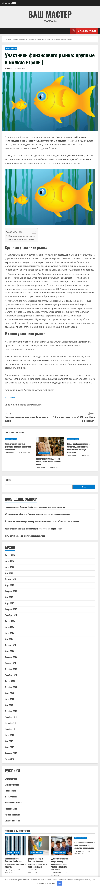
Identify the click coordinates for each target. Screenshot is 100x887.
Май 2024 (9, 639)
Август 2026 (10, 555)
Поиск (8, 480)
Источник (10, 397)
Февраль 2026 (11, 591)
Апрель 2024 (10, 645)
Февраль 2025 (11, 609)
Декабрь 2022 (11, 687)
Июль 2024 (10, 627)
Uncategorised (11, 778)
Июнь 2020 (9, 699)
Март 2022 (9, 693)
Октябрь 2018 (11, 717)
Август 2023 (10, 681)
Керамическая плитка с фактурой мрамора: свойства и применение (18, 446)
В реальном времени (87, 30)
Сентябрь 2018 (11, 723)
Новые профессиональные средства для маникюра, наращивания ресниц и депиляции (78, 447)
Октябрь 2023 (11, 675)
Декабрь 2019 (11, 711)
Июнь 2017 (9, 735)
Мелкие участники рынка (21, 239)
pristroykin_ (9, 68)
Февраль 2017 (11, 753)
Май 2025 (9, 597)
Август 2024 (10, 621)
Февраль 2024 (11, 657)
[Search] (67, 30)
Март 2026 (9, 585)
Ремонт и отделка (12, 814)
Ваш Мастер (50, 14)
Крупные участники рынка (21, 236)
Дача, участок (11, 796)
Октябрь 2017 (10, 729)
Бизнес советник (11, 48)
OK (59, 883)
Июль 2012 (9, 759)
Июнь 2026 (9, 567)
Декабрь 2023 (11, 669)
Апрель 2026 (10, 579)
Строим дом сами (12, 820)
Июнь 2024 (9, 633)
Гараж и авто (10, 790)
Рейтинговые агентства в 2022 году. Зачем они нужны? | (74, 417)
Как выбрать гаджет (13, 802)
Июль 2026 (9, 561)
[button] (5, 30)
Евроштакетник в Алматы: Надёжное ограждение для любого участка (35, 506)
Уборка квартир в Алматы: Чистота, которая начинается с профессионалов (37, 514)
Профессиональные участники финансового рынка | (26, 417)
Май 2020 (9, 705)
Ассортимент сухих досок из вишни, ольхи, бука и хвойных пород (48, 461)
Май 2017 (9, 741)
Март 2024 (9, 651)
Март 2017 (9, 747)
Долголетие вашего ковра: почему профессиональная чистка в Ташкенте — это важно (42, 521)
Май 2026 (9, 573)
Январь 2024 (10, 663)
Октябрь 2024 (11, 615)
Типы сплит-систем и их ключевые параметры (25, 535)
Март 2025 (9, 603)
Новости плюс (11, 808)
